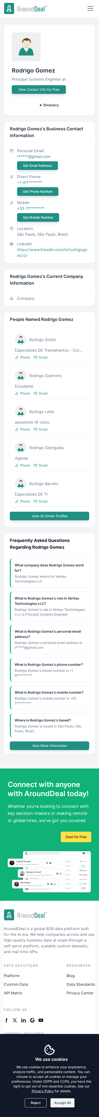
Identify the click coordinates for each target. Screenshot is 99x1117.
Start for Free (76, 837)
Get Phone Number (38, 191)
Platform (11, 975)
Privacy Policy (43, 1091)
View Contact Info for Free (38, 89)
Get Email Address (37, 165)
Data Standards (81, 984)
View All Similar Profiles (50, 516)
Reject (36, 1103)
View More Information (49, 746)
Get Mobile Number (38, 217)
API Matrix (13, 993)
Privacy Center (80, 993)
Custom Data (16, 984)
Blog (71, 975)
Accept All (62, 1103)
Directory (51, 105)
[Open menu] (90, 8)
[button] (49, 347)
